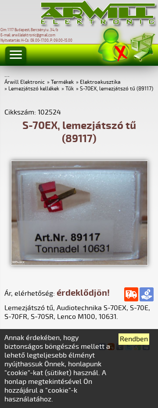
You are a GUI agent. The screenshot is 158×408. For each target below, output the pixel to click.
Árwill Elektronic (24, 82)
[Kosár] (142, 45)
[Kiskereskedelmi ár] (147, 294)
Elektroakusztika (100, 82)
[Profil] (113, 45)
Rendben (134, 339)
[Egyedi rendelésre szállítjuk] (131, 294)
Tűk (69, 89)
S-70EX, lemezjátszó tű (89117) (116, 89)
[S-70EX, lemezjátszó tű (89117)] (79, 263)
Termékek (62, 82)
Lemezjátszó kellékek (33, 89)
